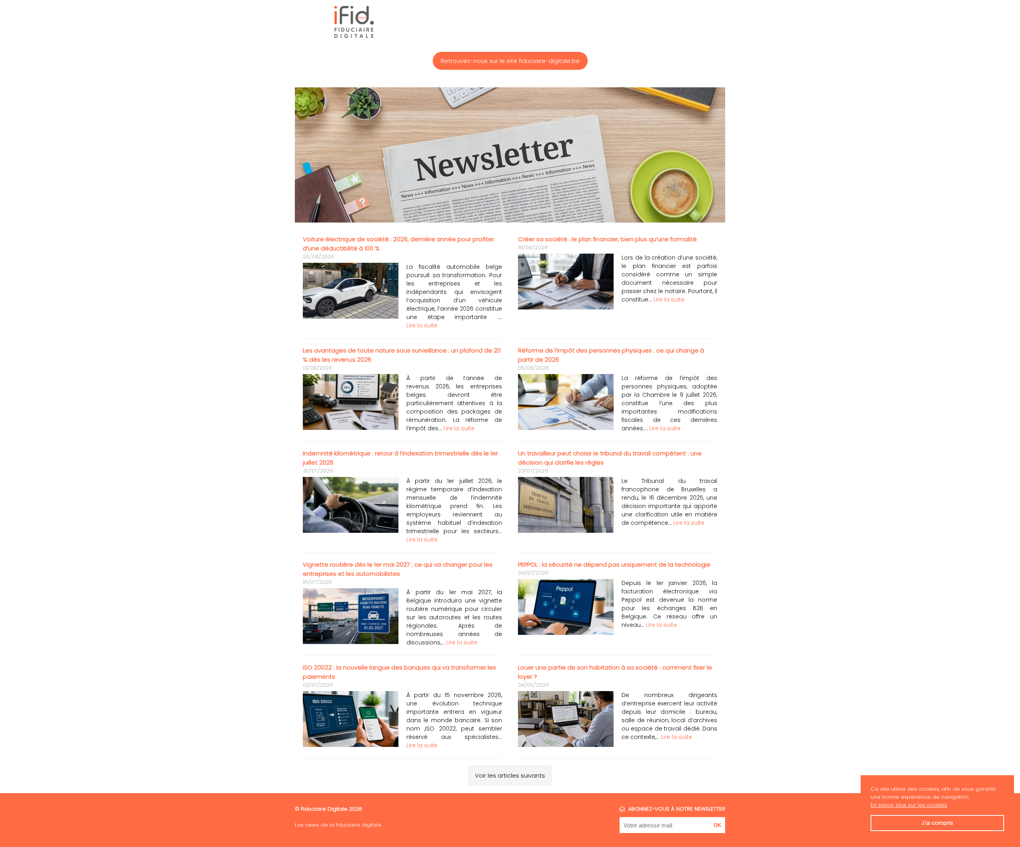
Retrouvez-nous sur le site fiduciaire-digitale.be (510, 61)
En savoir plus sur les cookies (909, 805)
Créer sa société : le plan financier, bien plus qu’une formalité (607, 239)
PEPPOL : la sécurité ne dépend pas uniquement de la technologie (614, 564)
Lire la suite (421, 325)
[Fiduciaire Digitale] (354, 22)
